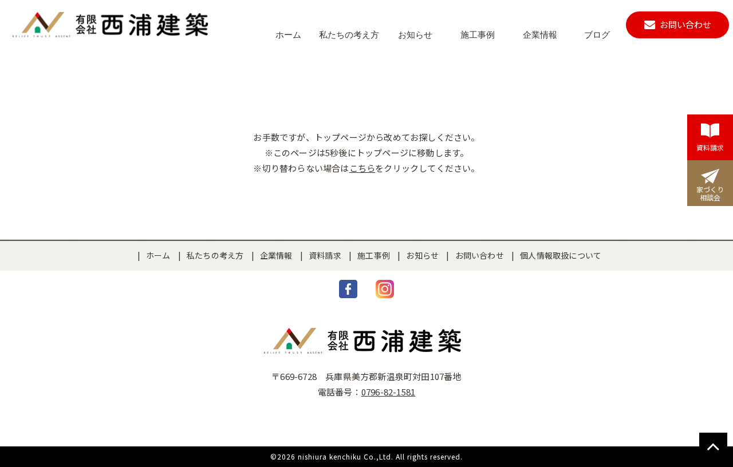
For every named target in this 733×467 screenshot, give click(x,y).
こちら (362, 168)
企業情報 (276, 255)
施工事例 (373, 255)
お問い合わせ (479, 255)
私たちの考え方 (215, 255)
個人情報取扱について (560, 255)
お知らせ (422, 255)
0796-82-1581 (388, 392)
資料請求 (325, 255)
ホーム (158, 255)
